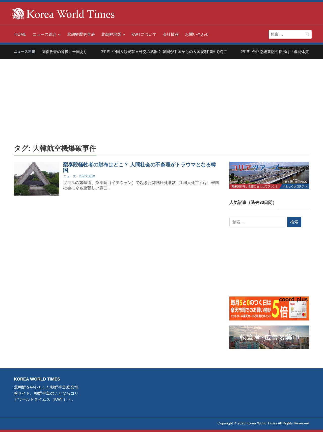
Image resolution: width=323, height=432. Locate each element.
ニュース (69, 176)
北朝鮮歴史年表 (81, 34)
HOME (20, 34)
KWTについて (144, 34)
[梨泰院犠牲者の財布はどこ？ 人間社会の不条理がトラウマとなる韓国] (36, 178)
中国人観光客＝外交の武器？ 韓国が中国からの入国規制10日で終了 (163, 51)
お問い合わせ (197, 34)
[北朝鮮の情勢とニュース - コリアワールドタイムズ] (63, 13)
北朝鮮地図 (111, 34)
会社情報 (171, 34)
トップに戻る (306, 422)
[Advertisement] (161, 96)
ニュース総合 (45, 34)
